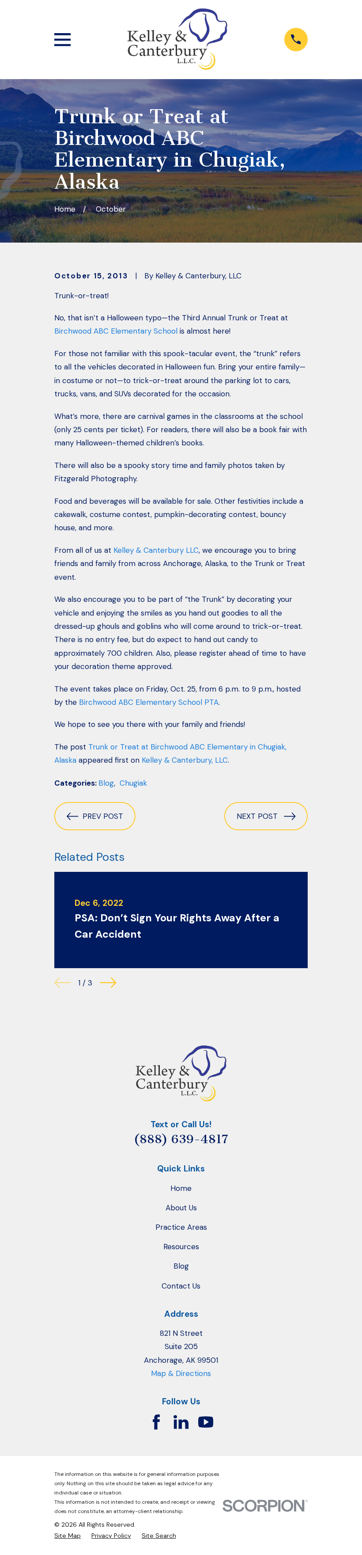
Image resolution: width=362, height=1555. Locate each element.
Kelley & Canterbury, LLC (185, 760)
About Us (181, 1208)
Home (181, 1188)
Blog (106, 783)
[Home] (177, 40)
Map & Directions (181, 1373)
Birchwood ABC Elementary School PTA (149, 702)
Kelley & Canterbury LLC (156, 550)
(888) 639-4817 (181, 1139)
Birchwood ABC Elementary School (115, 331)
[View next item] (108, 982)
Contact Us (181, 1286)
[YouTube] (205, 1422)
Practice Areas (181, 1227)
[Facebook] (156, 1422)
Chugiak (133, 783)
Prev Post (103, 816)
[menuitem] (67, 1535)
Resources (181, 1246)
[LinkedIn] (181, 1422)
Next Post (257, 816)
